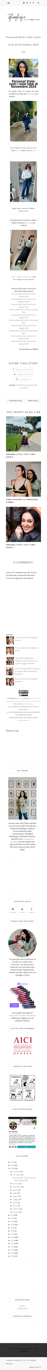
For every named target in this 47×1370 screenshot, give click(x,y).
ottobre (16, 1184)
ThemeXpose (25, 1360)
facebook (32, 912)
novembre (17, 1175)
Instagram (13, 912)
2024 (12, 1168)
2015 (12, 1241)
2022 (12, 1218)
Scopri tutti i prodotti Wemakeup (22, 1016)
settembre (17, 1187)
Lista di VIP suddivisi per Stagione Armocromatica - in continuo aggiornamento (26, 661)
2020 (12, 1225)
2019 (12, 1228)
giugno (15, 1196)
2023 (12, 1215)
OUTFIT (19, 385)
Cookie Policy (22, 1309)
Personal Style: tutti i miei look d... (20, 455)
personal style (28, 385)
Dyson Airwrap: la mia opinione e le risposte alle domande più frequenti (28, 671)
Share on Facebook (24, 370)
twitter (22, 912)
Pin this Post (25, 379)
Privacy (22, 1306)
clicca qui (31, 94)
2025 (12, 1165)
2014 (12, 1244)
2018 (12, 1231)
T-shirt (13, 277)
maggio (16, 1199)
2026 (12, 1162)
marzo (15, 1206)
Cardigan (18, 277)
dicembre (16, 1172)
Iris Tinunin (19, 698)
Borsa (34, 150)
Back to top (35, 1367)
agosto (15, 1190)
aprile (15, 1203)
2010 (12, 1256)
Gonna (18, 150)
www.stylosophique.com (27, 704)
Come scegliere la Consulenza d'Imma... (22, 500)
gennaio (16, 1212)
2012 (12, 1250)
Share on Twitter (25, 374)
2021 (12, 1222)
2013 (12, 1247)
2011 (12, 1253)
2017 (12, 1234)
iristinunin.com (17, 965)
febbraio (16, 1209)
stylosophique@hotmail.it (23, 720)
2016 (12, 1237)
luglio (15, 1193)
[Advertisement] (22, 750)
